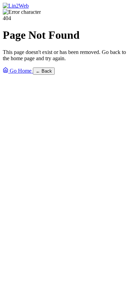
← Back (44, 71)
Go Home (20, 71)
